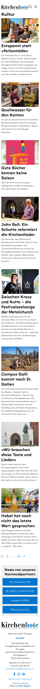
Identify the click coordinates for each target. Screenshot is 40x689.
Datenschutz (14, 679)
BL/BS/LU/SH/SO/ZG (20, 591)
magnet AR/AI (20, 600)
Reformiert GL (20, 609)
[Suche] (30, 6)
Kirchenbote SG (20, 582)
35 (19, 556)
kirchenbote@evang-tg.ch (20, 668)
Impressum (27, 679)
